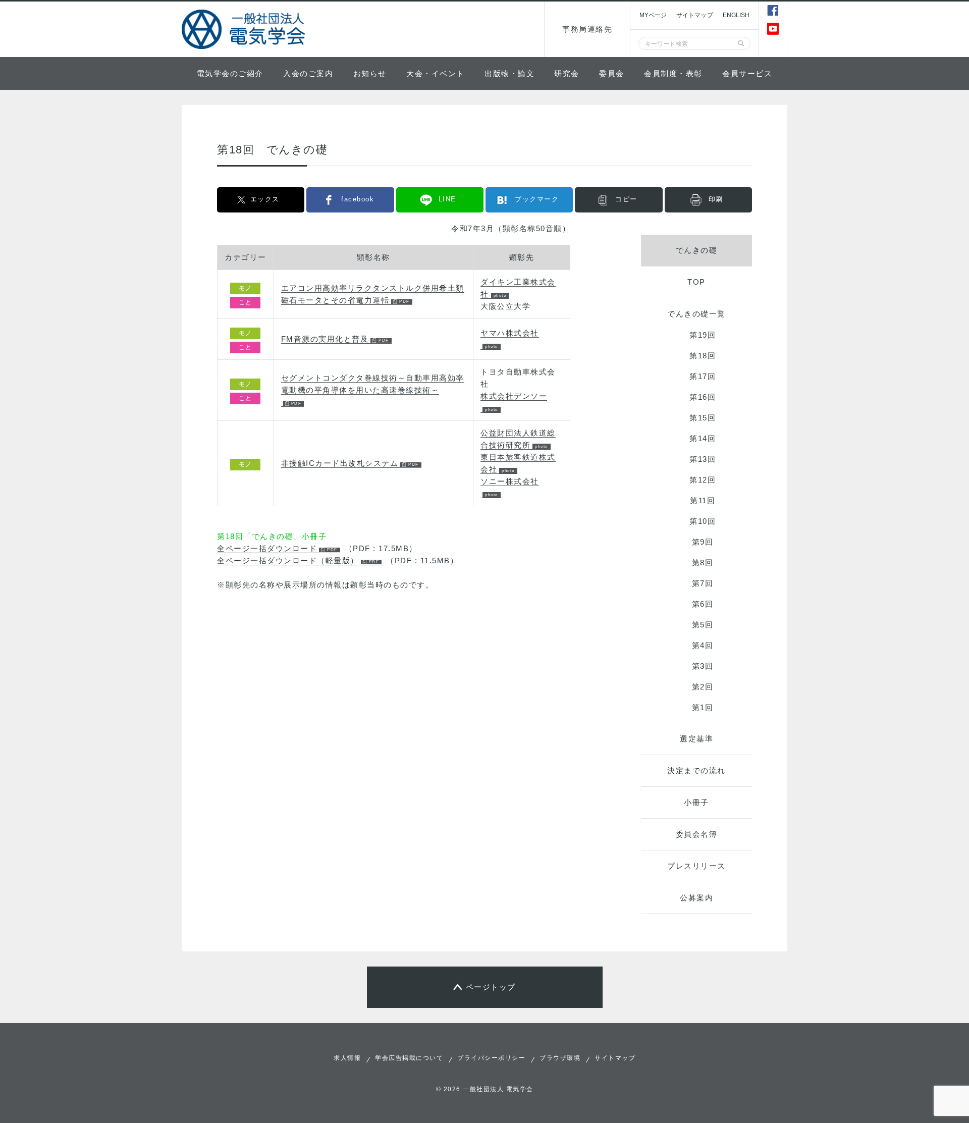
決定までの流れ (696, 770)
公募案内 (696, 897)
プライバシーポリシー (491, 1057)
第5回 (703, 624)
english (736, 15)
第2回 (703, 686)
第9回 (703, 542)
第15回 (702, 417)
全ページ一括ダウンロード (267, 548)
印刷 (716, 199)
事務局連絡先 (587, 29)
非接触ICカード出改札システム (340, 463)
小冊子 (696, 802)
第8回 (703, 562)
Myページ (653, 15)
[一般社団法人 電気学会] (245, 29)
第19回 (702, 335)
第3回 (703, 666)
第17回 (702, 376)
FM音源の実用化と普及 (325, 339)
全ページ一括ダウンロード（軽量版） (288, 560)
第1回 (703, 707)
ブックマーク (537, 199)
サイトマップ (694, 15)
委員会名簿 (697, 834)
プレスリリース (696, 866)
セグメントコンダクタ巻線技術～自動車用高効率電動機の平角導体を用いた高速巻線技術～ (372, 383)
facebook (357, 199)
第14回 (702, 438)
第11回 (702, 500)
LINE (447, 199)
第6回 (703, 604)
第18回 (702, 355)
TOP (696, 282)
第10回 (702, 521)
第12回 (702, 479)
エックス (265, 199)
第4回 (703, 645)
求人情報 (347, 1057)
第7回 (703, 583)
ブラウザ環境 (560, 1057)
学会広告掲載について (409, 1057)
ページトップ (491, 987)
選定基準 (696, 738)
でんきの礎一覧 (696, 313)
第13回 (702, 459)
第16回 (702, 397)
